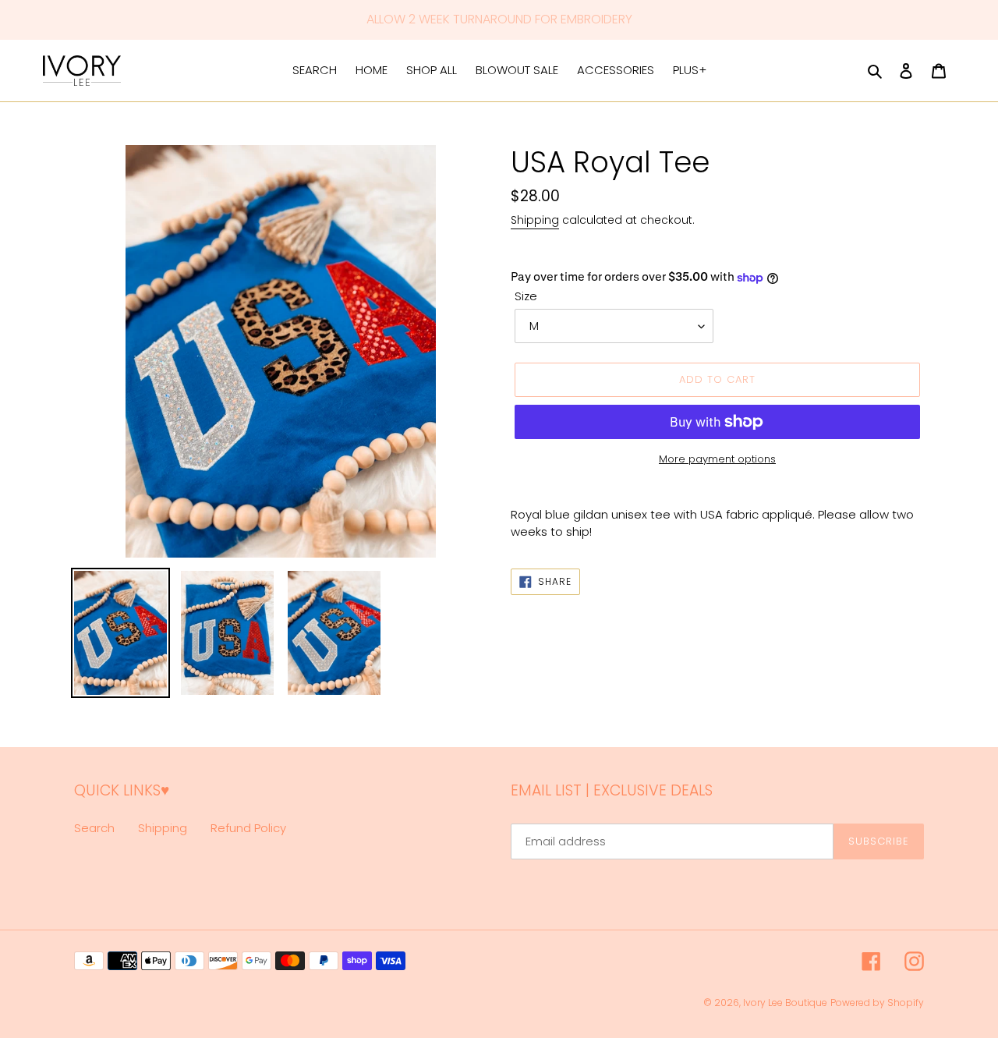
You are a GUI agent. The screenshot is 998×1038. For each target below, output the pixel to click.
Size (526, 296)
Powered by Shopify (877, 1002)
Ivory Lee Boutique (785, 1002)
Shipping (535, 220)
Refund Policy (248, 828)
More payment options (717, 459)
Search (94, 828)
